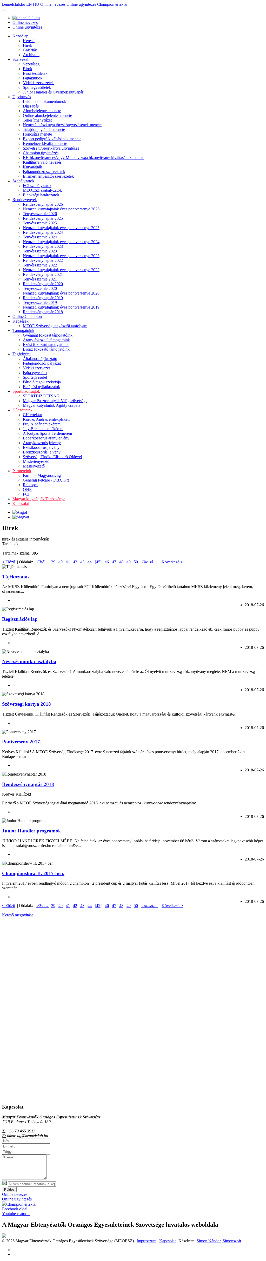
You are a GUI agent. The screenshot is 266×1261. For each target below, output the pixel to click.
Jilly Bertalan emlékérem (43, 428)
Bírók (27, 68)
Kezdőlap (20, 36)
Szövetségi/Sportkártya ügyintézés (51, 148)
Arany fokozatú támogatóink (46, 340)
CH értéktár (32, 414)
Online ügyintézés (81, 4)
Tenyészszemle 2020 (40, 288)
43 (82, 562)
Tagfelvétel (21, 354)
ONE (27, 489)
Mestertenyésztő (36, 461)
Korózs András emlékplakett (46, 419)
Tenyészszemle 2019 (40, 302)
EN (29, 4)
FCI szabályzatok (37, 185)
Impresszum (146, 1241)
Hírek (27, 45)
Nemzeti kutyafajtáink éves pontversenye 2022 (61, 270)
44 (90, 562)
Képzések (20, 321)
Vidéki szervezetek (38, 83)
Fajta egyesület (35, 372)
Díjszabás (31, 106)
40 (60, 562)
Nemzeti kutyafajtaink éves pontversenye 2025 (61, 227)
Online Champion (27, 316)
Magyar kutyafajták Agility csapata (51, 405)
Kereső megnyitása (17, 915)
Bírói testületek (35, 73)
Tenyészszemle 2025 (40, 223)
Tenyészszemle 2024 (40, 237)
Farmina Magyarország (42, 475)
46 (107, 562)
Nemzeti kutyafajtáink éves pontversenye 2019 (61, 307)
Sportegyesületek (37, 87)
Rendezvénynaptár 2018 (43, 312)
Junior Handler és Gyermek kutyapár (53, 92)
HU (36, 4)
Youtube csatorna (16, 1213)
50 (136, 562)
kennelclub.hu (14, 4)
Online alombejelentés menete (47, 115)
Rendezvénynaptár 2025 (43, 218)
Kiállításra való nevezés (42, 162)
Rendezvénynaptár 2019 (43, 298)
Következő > (172, 562)
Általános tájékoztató (40, 358)
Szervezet (20, 59)
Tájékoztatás (15, 576)
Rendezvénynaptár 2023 (43, 246)
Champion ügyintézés (40, 153)
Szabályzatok (23, 181)
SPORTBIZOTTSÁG (41, 396)
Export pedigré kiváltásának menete (52, 139)
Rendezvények (24, 199)
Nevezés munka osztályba (29, 661)
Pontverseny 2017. (21, 741)
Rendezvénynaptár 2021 (43, 274)
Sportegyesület (35, 377)
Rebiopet (30, 485)
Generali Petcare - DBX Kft (46, 480)
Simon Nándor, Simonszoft (219, 1241)
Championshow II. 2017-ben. (33, 873)
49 (129, 562)
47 (114, 562)
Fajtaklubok (32, 78)
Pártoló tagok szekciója (42, 382)
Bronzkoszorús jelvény (42, 452)
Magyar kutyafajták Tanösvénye (38, 499)
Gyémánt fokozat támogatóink (47, 335)
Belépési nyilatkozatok (41, 386)
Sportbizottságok (26, 391)
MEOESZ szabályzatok (42, 190)
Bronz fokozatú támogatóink (46, 349)
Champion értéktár (112, 4)
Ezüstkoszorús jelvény (41, 447)
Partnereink (21, 471)
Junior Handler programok (31, 830)
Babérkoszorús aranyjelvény (46, 438)
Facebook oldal (14, 1209)
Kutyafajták (32, 167)
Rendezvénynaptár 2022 (43, 260)
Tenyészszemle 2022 (40, 265)
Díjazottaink (22, 410)
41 (68, 562)
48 (121, 562)
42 (75, 562)
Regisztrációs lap (20, 619)
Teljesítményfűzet (37, 120)
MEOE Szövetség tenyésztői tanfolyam (55, 326)
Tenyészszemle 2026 (40, 213)
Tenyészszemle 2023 (40, 251)
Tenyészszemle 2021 (40, 279)
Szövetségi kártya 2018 (26, 704)
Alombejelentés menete (42, 111)
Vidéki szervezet (36, 368)
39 (53, 562)
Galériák (30, 50)
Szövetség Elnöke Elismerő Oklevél (52, 457)
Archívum (31, 54)
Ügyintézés (21, 97)
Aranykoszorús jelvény (42, 443)
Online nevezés (53, 4)
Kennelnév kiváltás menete (45, 143)
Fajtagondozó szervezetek (44, 171)
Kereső (29, 40)
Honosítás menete (37, 134)
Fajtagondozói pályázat (42, 363)
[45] (98, 562)
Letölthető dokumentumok (44, 101)
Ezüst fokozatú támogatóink (46, 344)
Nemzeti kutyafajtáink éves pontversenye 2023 (61, 255)
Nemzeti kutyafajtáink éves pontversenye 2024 (61, 241)
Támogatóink (23, 330)
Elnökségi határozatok (41, 195)
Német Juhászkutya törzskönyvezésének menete (62, 125)
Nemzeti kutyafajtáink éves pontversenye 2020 (61, 293)
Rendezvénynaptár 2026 (43, 204)
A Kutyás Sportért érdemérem (47, 433)
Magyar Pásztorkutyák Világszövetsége (55, 400)
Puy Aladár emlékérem (42, 424)
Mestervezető (34, 466)
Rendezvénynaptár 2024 (43, 232)
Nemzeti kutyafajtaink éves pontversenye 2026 (61, 209)
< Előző (8, 562)
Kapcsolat (20, 503)
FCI (26, 494)
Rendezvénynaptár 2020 (43, 284)
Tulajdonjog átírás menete (44, 129)
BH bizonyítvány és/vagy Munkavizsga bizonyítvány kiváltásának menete (83, 157)
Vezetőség (31, 64)
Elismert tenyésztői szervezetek (48, 176)
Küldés (9, 1189)
